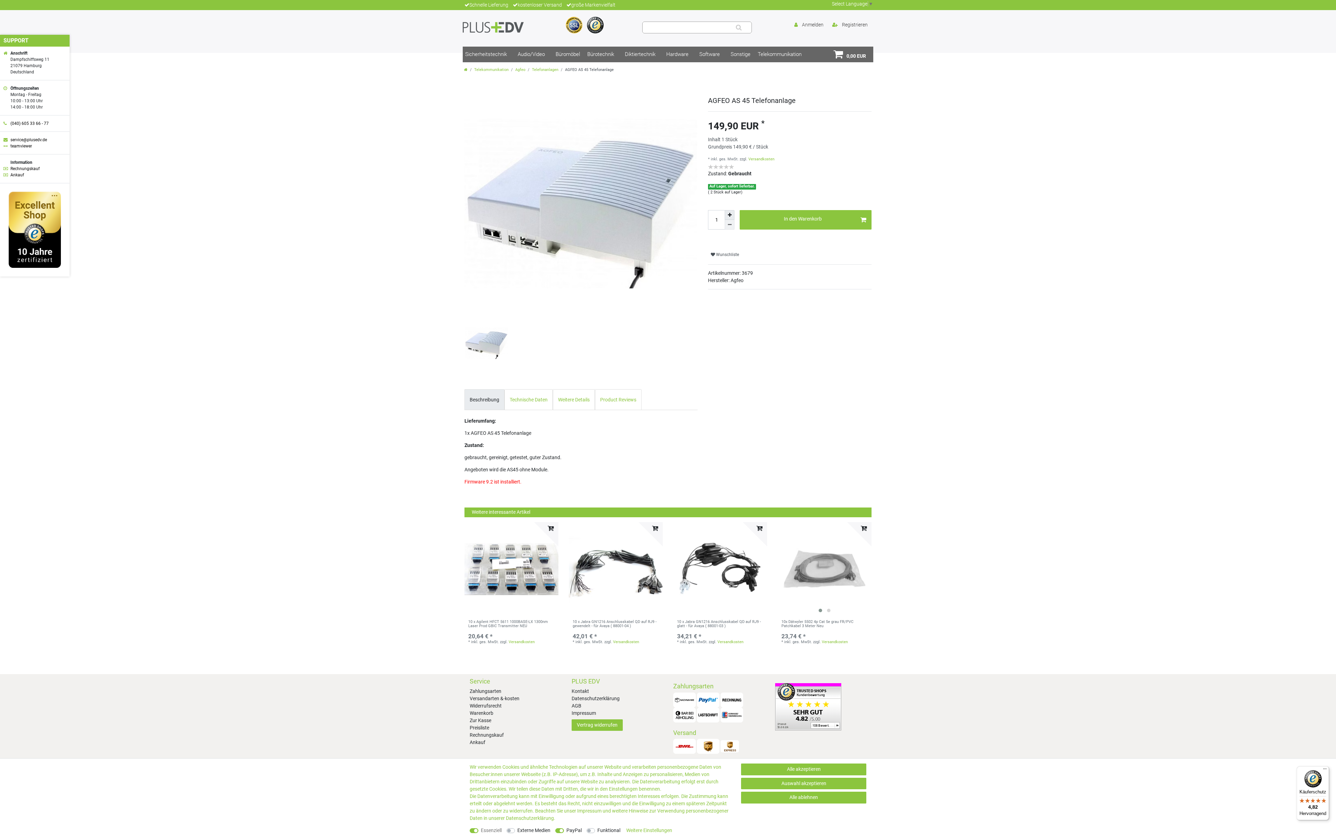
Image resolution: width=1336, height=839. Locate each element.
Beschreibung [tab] (484, 399)
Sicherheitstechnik (486, 54)
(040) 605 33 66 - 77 (29, 123)
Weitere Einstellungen (649, 830)
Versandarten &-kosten (494, 698)
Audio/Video (531, 54)
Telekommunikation (780, 54)
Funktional (608, 830)
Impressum (584, 713)
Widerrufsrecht (486, 706)
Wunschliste (727, 254)
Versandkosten (761, 159)
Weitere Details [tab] (574, 399)
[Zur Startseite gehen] (466, 69)
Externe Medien (533, 830)
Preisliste (479, 727)
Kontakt (580, 691)
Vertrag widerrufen (597, 725)
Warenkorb (481, 713)
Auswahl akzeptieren (803, 783)
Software (709, 54)
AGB (576, 706)
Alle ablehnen (803, 797)
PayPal (574, 830)
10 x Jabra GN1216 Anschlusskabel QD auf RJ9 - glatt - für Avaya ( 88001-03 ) (719, 624)
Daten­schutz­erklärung (530, 818)
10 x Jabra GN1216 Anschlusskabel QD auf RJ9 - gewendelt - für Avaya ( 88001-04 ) (615, 624)
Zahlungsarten (485, 691)
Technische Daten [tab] (529, 399)
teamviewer (21, 146)
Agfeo (520, 69)
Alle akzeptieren (804, 769)
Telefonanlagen (545, 69)
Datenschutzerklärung (596, 698)
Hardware (677, 54)
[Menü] (1325, 770)
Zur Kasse (480, 720)
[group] (825, 569)
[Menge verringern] (729, 225)
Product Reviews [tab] (618, 399)
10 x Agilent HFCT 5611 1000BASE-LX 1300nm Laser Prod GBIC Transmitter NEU (508, 624)
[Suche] (739, 27)
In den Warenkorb (803, 219)
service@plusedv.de (28, 139)
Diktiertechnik (640, 54)
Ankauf (477, 742)
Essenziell (491, 830)
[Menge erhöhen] (729, 215)
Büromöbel (568, 54)
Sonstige (740, 54)
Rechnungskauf (487, 735)
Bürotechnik (600, 54)
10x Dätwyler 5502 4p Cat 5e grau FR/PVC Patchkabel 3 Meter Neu (817, 624)
